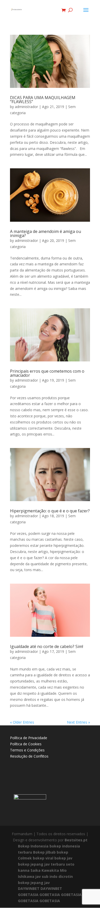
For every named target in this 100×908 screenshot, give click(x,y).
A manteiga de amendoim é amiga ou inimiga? (45, 233)
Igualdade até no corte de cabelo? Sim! (46, 646)
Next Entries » (78, 722)
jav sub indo (46, 876)
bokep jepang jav (34, 882)
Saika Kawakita (45, 870)
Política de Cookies (26, 743)
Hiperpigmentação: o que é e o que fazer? (50, 511)
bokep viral (43, 858)
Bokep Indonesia (33, 846)
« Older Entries (22, 722)
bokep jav (63, 858)
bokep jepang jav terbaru (41, 864)
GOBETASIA (28, 894)
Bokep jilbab (44, 852)
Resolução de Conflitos (29, 756)
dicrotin (65, 876)
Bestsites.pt (76, 840)
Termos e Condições (27, 750)
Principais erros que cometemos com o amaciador (47, 373)
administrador (26, 106)
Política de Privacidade (28, 737)
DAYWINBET (28, 888)
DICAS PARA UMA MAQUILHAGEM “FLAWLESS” (42, 99)
